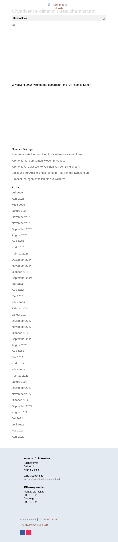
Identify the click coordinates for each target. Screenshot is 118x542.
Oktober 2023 (20, 333)
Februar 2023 (20, 375)
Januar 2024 (19, 314)
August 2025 (19, 235)
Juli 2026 (17, 192)
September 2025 (22, 229)
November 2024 (21, 265)
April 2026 (18, 198)
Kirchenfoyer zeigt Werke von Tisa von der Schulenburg (46, 166)
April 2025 (18, 247)
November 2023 (21, 326)
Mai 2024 (17, 296)
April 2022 (18, 436)
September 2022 (22, 406)
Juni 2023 (18, 351)
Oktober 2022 (20, 400)
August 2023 (19, 345)
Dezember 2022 (21, 387)
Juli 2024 (17, 284)
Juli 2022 (17, 418)
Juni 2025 (18, 241)
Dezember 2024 (21, 259)
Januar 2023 (19, 381)
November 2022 (21, 394)
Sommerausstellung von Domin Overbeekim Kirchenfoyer (47, 154)
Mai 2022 (17, 430)
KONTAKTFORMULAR (34, 525)
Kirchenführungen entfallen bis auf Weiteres (38, 179)
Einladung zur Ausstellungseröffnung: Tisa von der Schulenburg (51, 172)
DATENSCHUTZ (49, 519)
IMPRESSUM (28, 519)
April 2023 (18, 363)
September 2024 (22, 277)
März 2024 (18, 302)
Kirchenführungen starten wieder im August (38, 160)
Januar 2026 (19, 210)
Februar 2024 (20, 308)
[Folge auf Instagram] (28, 532)
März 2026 (18, 204)
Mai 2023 (17, 357)
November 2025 (21, 223)
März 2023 (18, 369)
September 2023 (22, 339)
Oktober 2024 (20, 271)
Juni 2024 (18, 290)
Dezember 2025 (21, 217)
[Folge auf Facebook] (22, 532)
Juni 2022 (18, 424)
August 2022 (19, 412)
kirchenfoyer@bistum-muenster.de (42, 479)
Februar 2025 (20, 253)
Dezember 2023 (21, 320)
